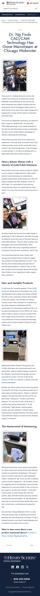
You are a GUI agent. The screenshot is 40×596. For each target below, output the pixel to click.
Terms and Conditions (13, 587)
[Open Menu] (3, 3)
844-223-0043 (22, 579)
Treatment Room (7, 14)
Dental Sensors (20, 14)
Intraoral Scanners (33, 14)
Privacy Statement (28, 587)
